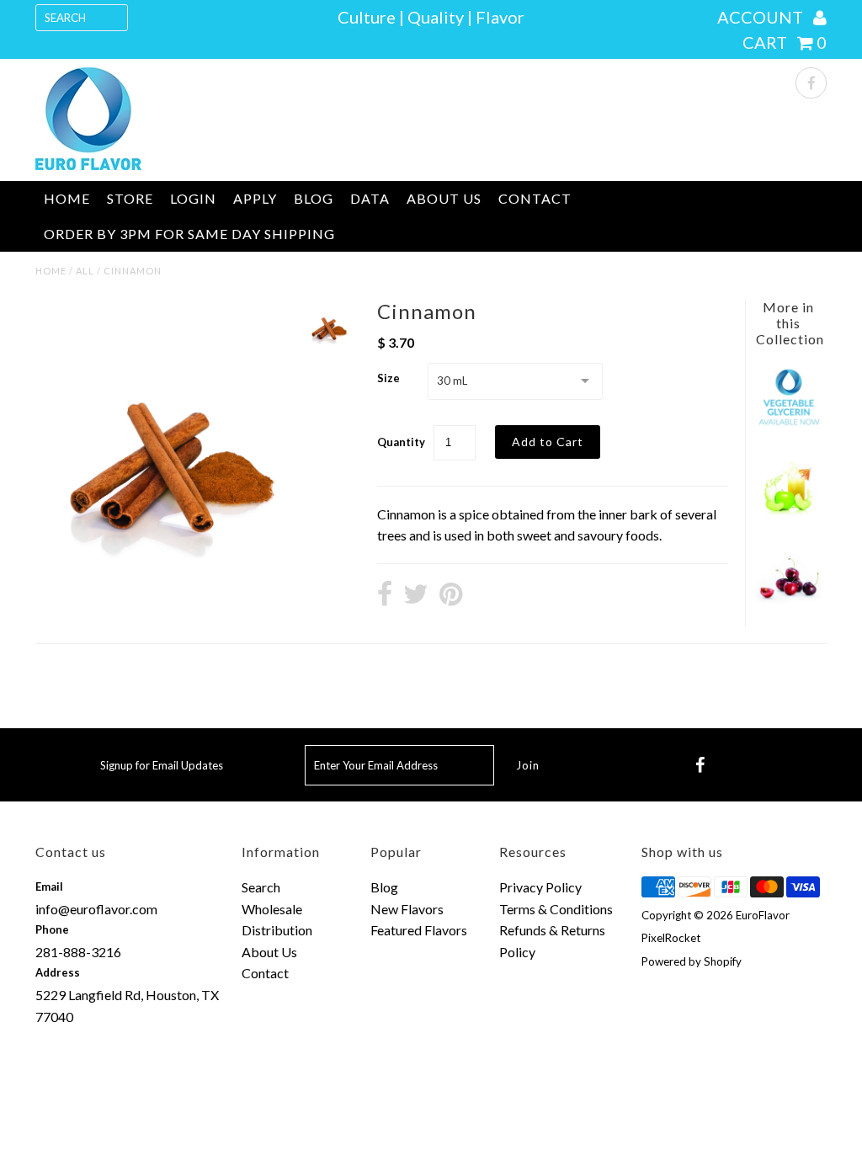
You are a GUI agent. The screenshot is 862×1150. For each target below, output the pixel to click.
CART (784, 42)
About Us (444, 198)
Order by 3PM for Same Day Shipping (189, 234)
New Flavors (407, 909)
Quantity (401, 442)
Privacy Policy (540, 887)
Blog (313, 198)
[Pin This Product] (450, 595)
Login (193, 198)
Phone (52, 929)
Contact (535, 198)
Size (388, 378)
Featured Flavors (418, 930)
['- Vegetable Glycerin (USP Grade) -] (788, 423)
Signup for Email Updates (161, 765)
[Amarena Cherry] (788, 597)
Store (130, 198)
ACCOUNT (761, 17)
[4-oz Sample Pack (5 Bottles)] (788, 510)
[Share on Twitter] (415, 595)
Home (67, 198)
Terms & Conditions (556, 909)
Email (49, 886)
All (85, 270)
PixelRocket (670, 938)
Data (370, 198)
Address (57, 972)
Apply (255, 198)
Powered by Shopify (691, 961)
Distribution (277, 930)
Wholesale (272, 909)
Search (261, 887)
